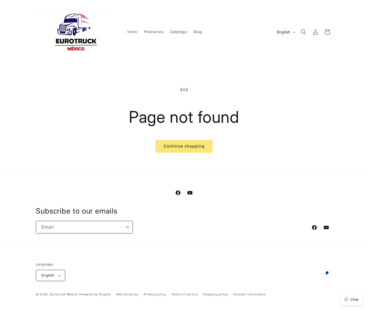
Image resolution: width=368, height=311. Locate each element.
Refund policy (127, 294)
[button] (304, 32)
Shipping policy (215, 294)
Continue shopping (184, 146)
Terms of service (184, 294)
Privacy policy (155, 294)
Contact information (249, 294)
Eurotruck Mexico (64, 294)
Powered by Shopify (95, 294)
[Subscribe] (127, 227)
